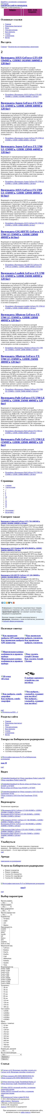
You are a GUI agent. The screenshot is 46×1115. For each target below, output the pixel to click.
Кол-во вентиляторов (8, 1053)
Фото (7, 28)
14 (6, 505)
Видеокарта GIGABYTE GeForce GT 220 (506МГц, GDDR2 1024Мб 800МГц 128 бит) (20, 576)
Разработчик (5, 916)
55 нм (5, 992)
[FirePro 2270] (9, 972)
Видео (7, 37)
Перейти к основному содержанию (14, 2)
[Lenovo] (5, 931)
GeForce (6, 948)
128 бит (6, 1030)
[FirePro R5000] (9, 978)
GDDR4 (6, 1017)
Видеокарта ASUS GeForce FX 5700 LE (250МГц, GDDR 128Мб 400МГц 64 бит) (21, 193)
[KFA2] (5, 933)
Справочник (9, 36)
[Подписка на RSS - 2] (9, 712)
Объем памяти (6, 905)
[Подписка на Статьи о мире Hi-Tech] (15, 1097)
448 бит (6, 1040)
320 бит (6, 1036)
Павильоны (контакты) (13, 26)
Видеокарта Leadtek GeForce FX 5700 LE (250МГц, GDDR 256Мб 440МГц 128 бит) (22, 276)
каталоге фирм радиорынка (13, 621)
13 (6, 503)
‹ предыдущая (10, 487)
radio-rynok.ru (6, 1101)
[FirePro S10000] (9, 980)
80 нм (5, 996)
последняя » (9, 512)
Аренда (3, 1107)
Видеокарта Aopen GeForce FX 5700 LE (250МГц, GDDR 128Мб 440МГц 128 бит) (21, 106)
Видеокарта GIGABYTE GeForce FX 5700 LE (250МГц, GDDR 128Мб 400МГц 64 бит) (22, 234)
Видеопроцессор (7, 967)
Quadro (6, 963)
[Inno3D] (5, 934)
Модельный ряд (6, 946)
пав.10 (4, 763)
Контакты (15, 1101)
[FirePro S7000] (9, 981)
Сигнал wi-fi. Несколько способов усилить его (18, 1072)
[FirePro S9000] (9, 983)
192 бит (6, 1032)
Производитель (6, 927)
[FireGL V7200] (9, 971)
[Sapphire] (5, 942)
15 (6, 506)
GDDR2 (6, 1013)
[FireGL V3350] (9, 969)
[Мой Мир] (9, 602)
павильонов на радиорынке (11, 861)
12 (6, 501)
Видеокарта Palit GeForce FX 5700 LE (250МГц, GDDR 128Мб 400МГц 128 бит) (23, 442)
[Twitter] (5, 602)
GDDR (5, 1011)
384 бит (6, 1038)
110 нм (5, 1000)
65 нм (5, 994)
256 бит (6, 1034)
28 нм (5, 987)
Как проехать (10, 32)
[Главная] (4, 4)
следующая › (9, 510)
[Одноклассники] (7, 602)
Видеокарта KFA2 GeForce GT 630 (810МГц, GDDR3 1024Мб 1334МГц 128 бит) (20, 815)
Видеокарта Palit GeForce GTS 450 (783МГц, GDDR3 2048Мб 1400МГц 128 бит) (20, 834)
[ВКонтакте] (2, 602)
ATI (4, 923)
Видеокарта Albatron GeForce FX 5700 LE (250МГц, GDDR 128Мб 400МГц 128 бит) (20, 317)
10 (6, 497)
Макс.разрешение (7, 909)
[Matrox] (5, 938)
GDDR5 (6, 1019)
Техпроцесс (5, 985)
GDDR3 (6, 1015)
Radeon (6, 950)
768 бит (6, 1045)
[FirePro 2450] (9, 974)
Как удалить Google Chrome (34, 660)
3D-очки (5, 679)
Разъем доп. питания (8, 1049)
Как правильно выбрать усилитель (34, 641)
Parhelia (6, 961)
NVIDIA (6, 919)
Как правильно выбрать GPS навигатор (12, 641)
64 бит (5, 1027)
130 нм (5, 1002)
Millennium (7, 958)
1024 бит (6, 1047)
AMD (5, 921)
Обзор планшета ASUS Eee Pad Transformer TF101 (19, 795)
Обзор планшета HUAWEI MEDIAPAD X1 (16, 1078)
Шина (3, 1021)
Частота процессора (8, 913)
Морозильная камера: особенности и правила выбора (12, 661)
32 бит (5, 1025)
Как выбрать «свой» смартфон (10, 700)
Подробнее (23, 95)
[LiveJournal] (11, 602)
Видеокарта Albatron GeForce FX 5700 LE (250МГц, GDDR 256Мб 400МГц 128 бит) (20, 359)
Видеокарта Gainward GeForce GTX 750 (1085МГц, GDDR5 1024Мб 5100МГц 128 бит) (20, 522)
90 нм (5, 998)
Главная (8, 24)
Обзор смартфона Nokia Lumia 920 (13, 780)
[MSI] (5, 940)
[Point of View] (5, 944)
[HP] (5, 936)
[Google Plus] (14, 602)
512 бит (6, 1042)
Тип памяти (5, 1009)
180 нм (5, 1007)
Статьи (7, 34)
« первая (8, 485)
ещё (2, 710)
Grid (5, 956)
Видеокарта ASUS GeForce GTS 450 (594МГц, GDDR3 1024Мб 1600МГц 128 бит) (21, 60)
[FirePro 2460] (9, 976)
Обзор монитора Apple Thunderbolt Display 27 (17, 1084)
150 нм (5, 1005)
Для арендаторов (11, 30)
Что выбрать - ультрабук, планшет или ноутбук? (34, 701)
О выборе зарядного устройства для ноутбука (34, 680)
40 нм (5, 990)
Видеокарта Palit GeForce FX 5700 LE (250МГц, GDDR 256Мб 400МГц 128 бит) (23, 400)
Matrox (5, 925)
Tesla (5, 965)
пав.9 (23, 887)
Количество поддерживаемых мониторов (23, 47)
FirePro (5, 954)
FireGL (5, 952)
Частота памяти (6, 901)
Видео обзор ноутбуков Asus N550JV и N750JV (18, 788)
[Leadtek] (5, 929)
